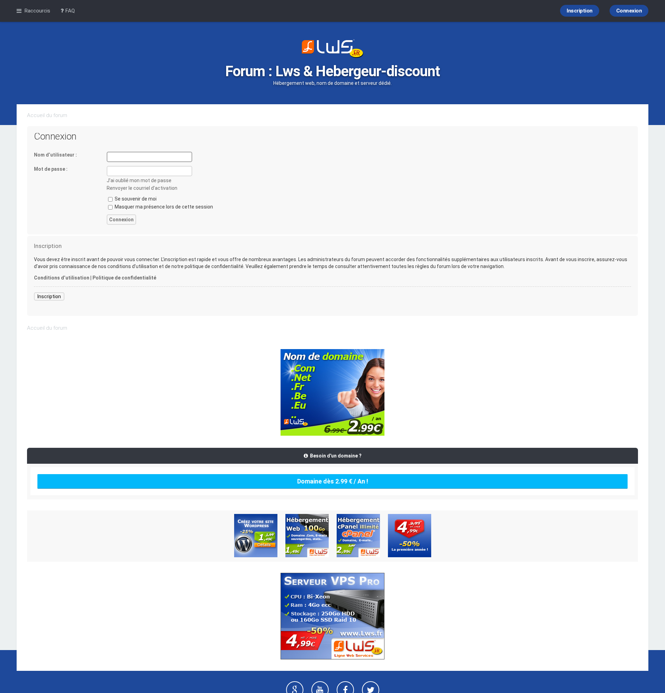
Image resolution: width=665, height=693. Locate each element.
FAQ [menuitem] (69, 11)
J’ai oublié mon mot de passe (139, 180)
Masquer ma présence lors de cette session (163, 207)
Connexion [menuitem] (629, 11)
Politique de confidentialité (124, 278)
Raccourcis (37, 11)
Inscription (49, 296)
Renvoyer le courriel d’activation (142, 188)
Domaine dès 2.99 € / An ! (332, 481)
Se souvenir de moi (135, 199)
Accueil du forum (47, 115)
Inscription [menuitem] (580, 11)
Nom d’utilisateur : (55, 155)
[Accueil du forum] (332, 49)
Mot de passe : (51, 169)
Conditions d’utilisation (61, 278)
